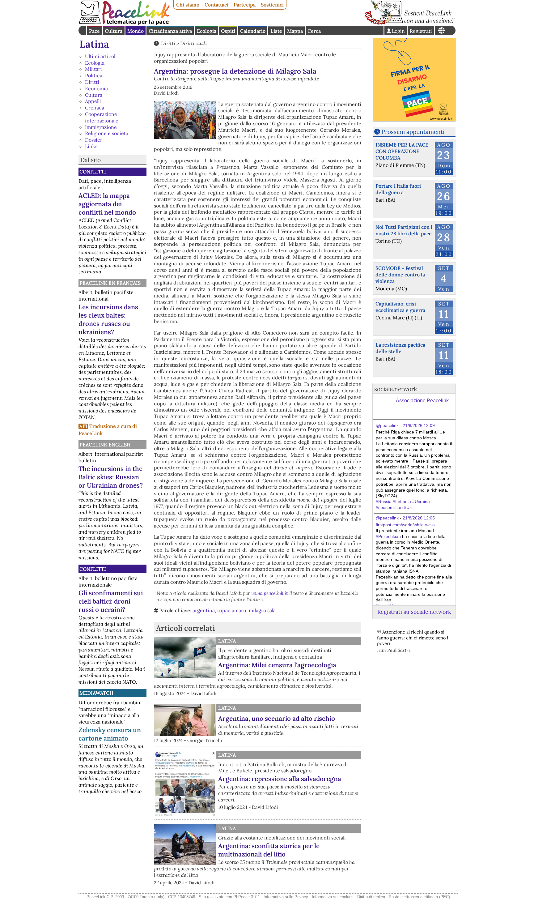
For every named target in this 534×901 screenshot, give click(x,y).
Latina (94, 44)
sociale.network (395, 389)
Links (91, 146)
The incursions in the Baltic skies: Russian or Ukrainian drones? (110, 476)
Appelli (93, 101)
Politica (93, 75)
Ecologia (206, 31)
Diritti (92, 82)
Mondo (135, 31)
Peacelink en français (110, 283)
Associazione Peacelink (422, 400)
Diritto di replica (371, 897)
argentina (204, 610)
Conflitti (92, 172)
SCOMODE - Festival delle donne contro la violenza (400, 274)
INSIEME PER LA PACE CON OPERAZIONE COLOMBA (401, 151)
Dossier (93, 140)
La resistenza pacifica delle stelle (400, 348)
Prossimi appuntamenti (412, 131)
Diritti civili (193, 43)
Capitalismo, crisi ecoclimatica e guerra (400, 307)
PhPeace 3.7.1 (246, 897)
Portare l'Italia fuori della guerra (398, 189)
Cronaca (94, 108)
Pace (94, 31)
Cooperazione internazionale (101, 117)
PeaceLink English (105, 445)
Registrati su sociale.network (414, 611)
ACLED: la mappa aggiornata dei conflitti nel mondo (107, 203)
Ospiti (228, 31)
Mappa (295, 31)
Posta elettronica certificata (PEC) (419, 897)
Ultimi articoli (101, 56)
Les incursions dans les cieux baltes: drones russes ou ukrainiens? (108, 319)
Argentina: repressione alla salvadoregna (279, 779)
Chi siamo (187, 5)
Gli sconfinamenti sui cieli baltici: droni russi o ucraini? (110, 601)
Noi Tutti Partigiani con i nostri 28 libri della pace (403, 230)
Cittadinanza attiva (170, 31)
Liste (276, 31)
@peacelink (387, 425)
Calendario (252, 31)
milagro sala (262, 610)
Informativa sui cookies (333, 897)
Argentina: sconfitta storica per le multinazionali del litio (269, 850)
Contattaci (216, 5)
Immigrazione (101, 127)
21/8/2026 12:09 (419, 425)
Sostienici (272, 5)
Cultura (113, 31)
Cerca (314, 31)
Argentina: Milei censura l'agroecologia (277, 665)
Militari (93, 69)
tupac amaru (231, 610)
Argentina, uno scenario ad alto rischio (276, 718)
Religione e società (106, 133)
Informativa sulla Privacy (286, 897)
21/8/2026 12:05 (419, 517)
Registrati (421, 31)
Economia (96, 88)
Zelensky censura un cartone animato (109, 734)
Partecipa (245, 5)
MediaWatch (96, 693)
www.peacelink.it (269, 593)
